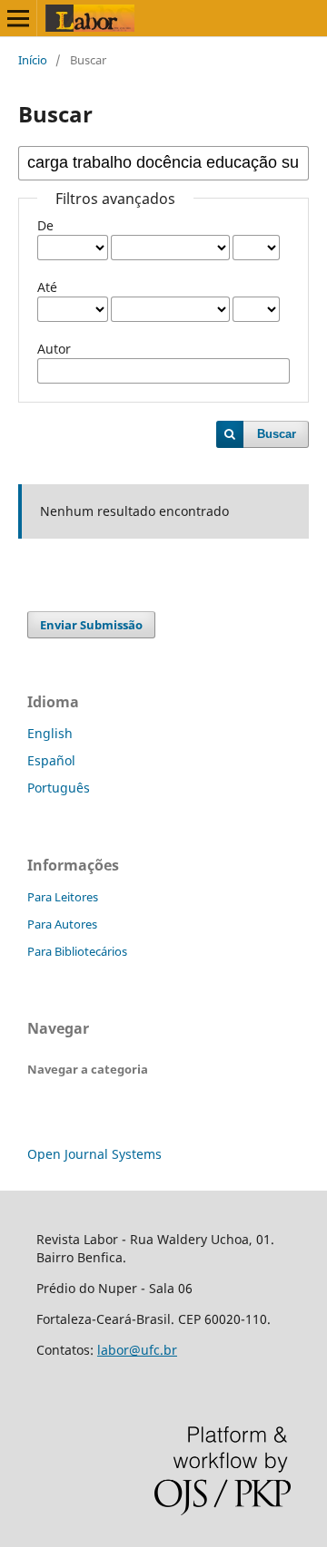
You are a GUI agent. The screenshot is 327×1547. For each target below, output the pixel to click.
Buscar (276, 434)
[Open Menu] (18, 18)
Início (32, 60)
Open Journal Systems (94, 1154)
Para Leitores (62, 897)
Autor (54, 348)
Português (58, 787)
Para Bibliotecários (77, 951)
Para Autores (62, 924)
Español (51, 760)
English (50, 733)
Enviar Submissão (91, 625)
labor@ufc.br (137, 1349)
